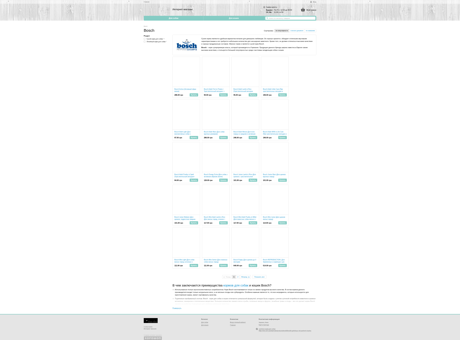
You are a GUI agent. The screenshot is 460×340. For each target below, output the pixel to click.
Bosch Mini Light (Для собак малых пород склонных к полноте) (184, 262)
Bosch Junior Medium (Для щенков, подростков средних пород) (185, 219)
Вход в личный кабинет (238, 322)
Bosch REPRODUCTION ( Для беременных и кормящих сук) (274, 261)
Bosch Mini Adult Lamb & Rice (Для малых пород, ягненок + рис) (214, 219)
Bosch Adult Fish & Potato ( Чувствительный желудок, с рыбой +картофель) (214, 91)
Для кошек (234, 18)
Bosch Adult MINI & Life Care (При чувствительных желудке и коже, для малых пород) (275, 134)
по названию (310, 31)
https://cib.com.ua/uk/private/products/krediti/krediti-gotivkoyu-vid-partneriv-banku (285, 331)
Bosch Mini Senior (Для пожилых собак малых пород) (215, 261)
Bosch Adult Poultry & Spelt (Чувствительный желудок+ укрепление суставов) (184, 176)
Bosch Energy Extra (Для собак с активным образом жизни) (216, 175)
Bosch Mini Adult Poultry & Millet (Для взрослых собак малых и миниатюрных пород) (244, 219)
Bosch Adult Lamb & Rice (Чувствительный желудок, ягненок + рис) (243, 91)
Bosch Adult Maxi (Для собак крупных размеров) (214, 133)
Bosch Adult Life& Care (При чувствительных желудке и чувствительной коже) (273, 91)
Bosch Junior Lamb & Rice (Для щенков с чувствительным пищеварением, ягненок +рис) (244, 176)
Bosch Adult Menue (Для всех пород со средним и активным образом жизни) (244, 134)
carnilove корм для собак (267, 329)
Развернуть (176, 308)
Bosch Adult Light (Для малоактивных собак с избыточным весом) (182, 134)
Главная (146, 2)
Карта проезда (264, 325)
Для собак (173, 18)
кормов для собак (235, 285)
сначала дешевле (296, 31)
